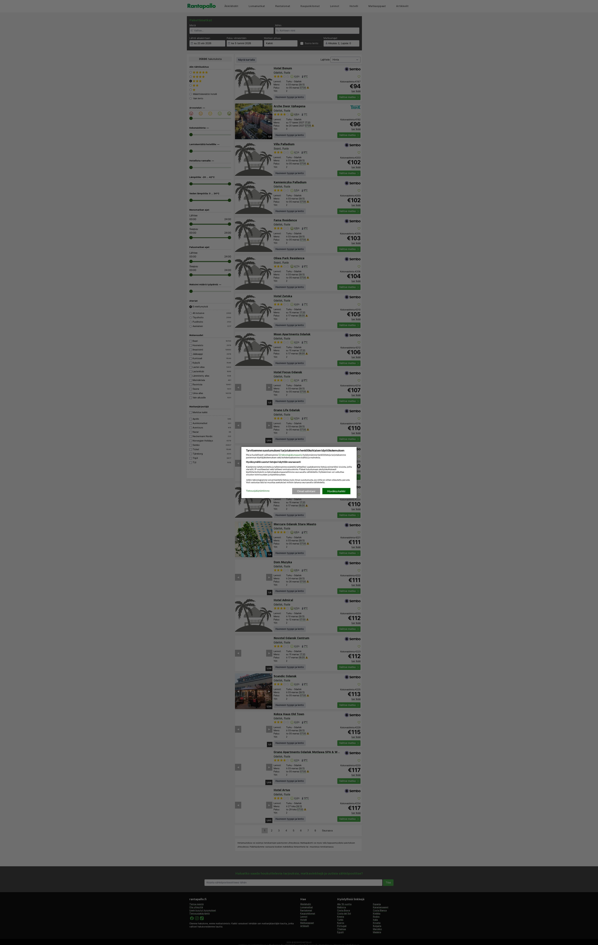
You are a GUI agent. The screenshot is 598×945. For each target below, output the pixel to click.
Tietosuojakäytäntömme (257, 491)
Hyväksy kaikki (336, 491)
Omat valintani (306, 491)
